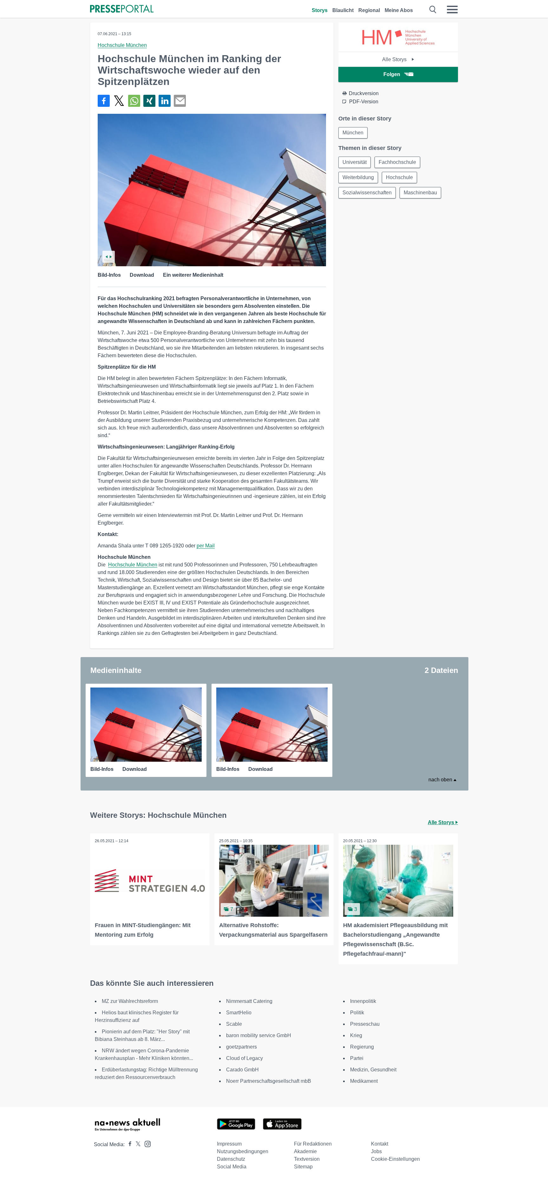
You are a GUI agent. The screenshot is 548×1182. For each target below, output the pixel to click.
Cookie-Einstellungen (395, 1159)
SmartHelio (238, 1012)
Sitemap (303, 1166)
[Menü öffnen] (452, 9)
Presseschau (365, 1024)
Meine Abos (399, 10)
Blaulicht (343, 10)
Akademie (305, 1151)
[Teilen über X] (119, 101)
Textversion (307, 1159)
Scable (234, 1024)
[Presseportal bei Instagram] (146, 1143)
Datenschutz (231, 1159)
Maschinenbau (420, 192)
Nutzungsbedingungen (242, 1151)
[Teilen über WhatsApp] (134, 101)
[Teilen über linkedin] (165, 101)
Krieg (356, 1035)
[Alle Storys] (398, 46)
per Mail (206, 545)
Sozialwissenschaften (367, 192)
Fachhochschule (397, 162)
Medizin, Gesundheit (373, 1069)
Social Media (231, 1166)
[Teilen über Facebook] (104, 101)
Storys (320, 10)
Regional (369, 10)
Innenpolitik (363, 1001)
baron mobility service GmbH (258, 1035)
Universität (354, 162)
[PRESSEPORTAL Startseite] (121, 9)
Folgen (391, 74)
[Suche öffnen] (433, 9)
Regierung (362, 1047)
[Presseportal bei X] (136, 1144)
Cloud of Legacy (244, 1058)
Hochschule (399, 177)
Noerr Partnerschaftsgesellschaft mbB (268, 1081)
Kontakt (379, 1143)
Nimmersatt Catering (249, 1001)
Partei (356, 1058)
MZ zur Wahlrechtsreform (130, 1001)
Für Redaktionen (313, 1143)
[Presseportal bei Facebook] (128, 1144)
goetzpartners (241, 1047)
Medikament (364, 1081)
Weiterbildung (358, 177)
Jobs (376, 1151)
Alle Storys (395, 59)
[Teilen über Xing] (149, 101)
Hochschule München (122, 45)
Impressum (229, 1143)
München (352, 132)
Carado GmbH (242, 1069)
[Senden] (180, 101)
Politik (357, 1012)
